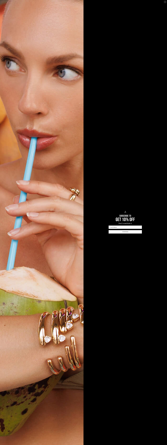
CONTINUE (125, 232)
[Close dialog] (165, 2)
